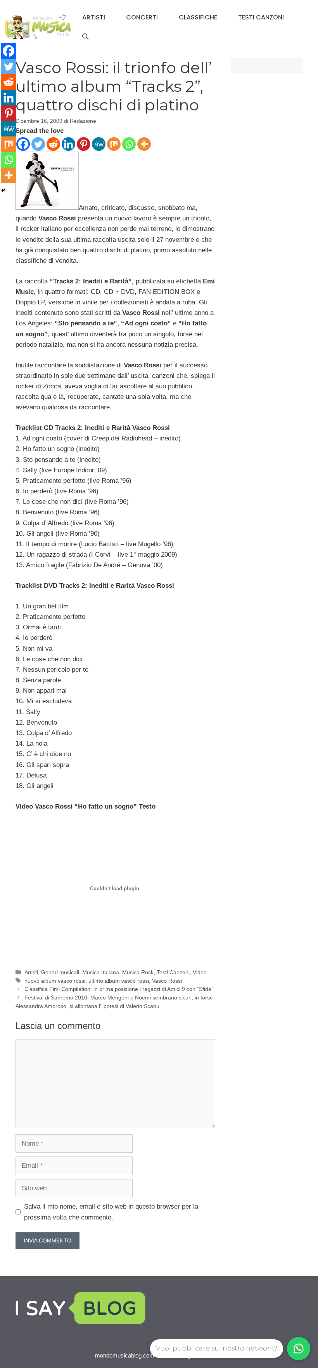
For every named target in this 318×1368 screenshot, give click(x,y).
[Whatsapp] (129, 144)
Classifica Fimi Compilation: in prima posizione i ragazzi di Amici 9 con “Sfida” (118, 989)
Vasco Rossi (167, 981)
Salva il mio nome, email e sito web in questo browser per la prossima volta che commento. (111, 1212)
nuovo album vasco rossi (54, 981)
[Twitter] (38, 144)
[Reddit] (53, 144)
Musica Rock (138, 972)
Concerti (142, 17)
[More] (144, 144)
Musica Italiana (100, 972)
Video (200, 972)
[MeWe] (98, 144)
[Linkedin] (68, 144)
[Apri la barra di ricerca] (85, 37)
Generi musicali (60, 972)
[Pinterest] (83, 144)
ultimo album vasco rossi (118, 981)
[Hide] (3, 190)
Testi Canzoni (261, 17)
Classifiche (198, 17)
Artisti (93, 17)
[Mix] (114, 144)
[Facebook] (23, 144)
